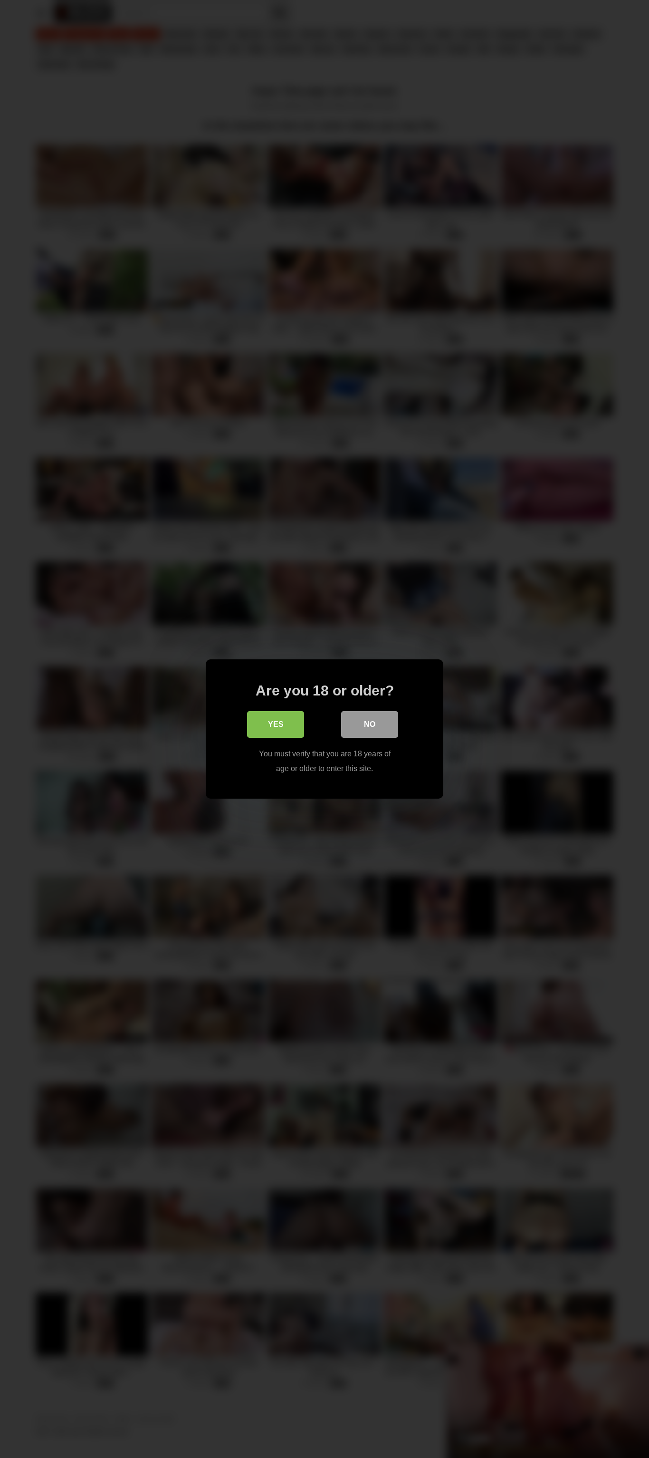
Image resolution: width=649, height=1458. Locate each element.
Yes (276, 724)
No (369, 724)
